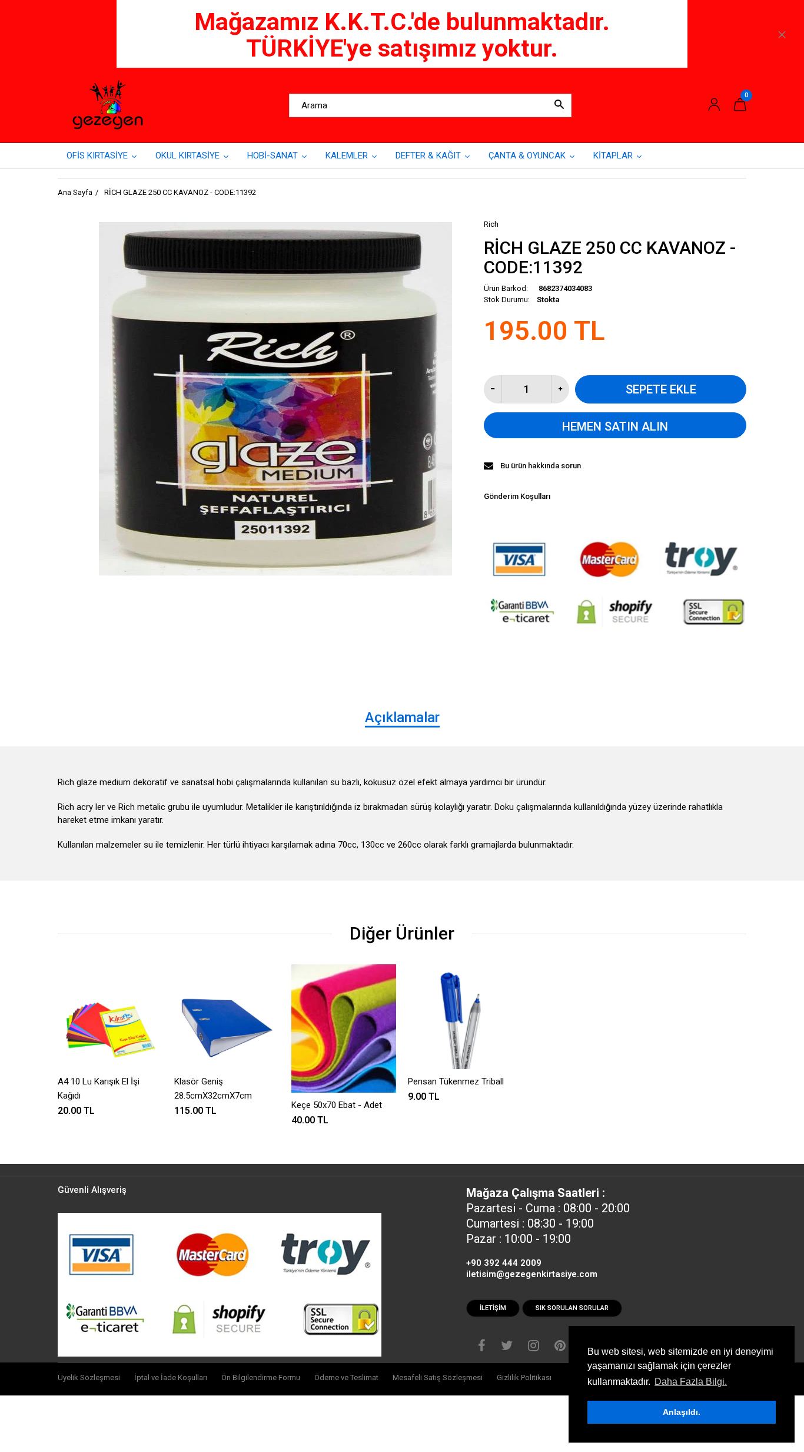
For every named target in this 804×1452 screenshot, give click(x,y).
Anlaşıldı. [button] (681, 1412)
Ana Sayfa (75, 192)
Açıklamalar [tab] (402, 717)
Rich (491, 224)
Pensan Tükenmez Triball (456, 1081)
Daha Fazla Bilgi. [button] (691, 1382)
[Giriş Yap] (713, 105)
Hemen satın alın (615, 426)
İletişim (493, 1308)
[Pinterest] (560, 1347)
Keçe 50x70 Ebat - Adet (336, 1105)
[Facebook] (482, 1347)
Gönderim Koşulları (517, 496)
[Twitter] (507, 1347)
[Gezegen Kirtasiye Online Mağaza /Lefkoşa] (108, 105)
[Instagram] (533, 1347)
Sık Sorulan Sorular (572, 1308)
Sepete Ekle (661, 389)
